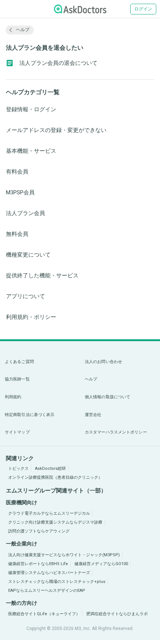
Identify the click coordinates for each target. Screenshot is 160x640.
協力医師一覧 (17, 379)
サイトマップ (17, 432)
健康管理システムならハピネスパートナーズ (49, 572)
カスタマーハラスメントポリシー (116, 432)
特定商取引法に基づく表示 (29, 414)
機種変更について (28, 254)
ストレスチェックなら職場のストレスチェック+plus (56, 581)
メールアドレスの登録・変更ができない (56, 130)
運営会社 (93, 414)
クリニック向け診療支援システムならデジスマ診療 (55, 522)
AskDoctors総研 (50, 468)
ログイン (143, 8)
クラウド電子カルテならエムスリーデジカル (49, 513)
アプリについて (25, 296)
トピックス (18, 468)
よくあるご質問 (19, 361)
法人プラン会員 (25, 213)
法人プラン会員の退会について (58, 63)
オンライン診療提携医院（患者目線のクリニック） (55, 477)
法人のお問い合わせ (103, 361)
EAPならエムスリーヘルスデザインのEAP (46, 590)
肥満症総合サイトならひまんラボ (117, 613)
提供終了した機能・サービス (42, 275)
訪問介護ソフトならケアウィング (39, 531)
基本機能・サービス (31, 151)
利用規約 (13, 397)
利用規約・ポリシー (31, 317)
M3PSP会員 (20, 192)
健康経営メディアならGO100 (101, 563)
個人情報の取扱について (107, 397)
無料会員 (17, 234)
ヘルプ (91, 379)
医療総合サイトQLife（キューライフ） (44, 613)
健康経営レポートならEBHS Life (38, 563)
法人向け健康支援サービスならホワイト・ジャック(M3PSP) (64, 554)
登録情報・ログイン (31, 109)
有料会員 (17, 171)
